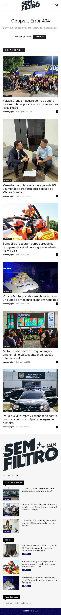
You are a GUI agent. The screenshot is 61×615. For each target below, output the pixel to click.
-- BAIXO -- (7, 239)
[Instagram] (9, 476)
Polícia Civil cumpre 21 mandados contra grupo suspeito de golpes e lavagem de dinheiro (30, 419)
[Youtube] (17, 476)
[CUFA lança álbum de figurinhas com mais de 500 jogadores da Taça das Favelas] (11, 526)
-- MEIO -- (7, 346)
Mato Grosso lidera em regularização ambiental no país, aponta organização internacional (28, 354)
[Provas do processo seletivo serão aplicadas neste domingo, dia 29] (11, 493)
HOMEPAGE (39, 37)
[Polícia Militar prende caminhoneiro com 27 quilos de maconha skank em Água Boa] (30, 277)
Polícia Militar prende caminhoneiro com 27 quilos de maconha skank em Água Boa (30, 298)
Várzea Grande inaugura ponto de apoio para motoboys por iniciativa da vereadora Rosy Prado (30, 104)
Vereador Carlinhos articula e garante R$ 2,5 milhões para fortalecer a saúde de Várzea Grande (29, 189)
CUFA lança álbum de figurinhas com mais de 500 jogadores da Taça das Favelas (39, 523)
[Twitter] (13, 476)
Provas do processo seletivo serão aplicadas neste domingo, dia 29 (38, 489)
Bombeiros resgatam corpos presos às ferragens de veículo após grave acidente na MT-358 (29, 247)
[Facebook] (5, 476)
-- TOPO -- (7, 96)
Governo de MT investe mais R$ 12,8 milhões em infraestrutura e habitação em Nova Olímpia (40, 507)
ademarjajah (8, 111)
